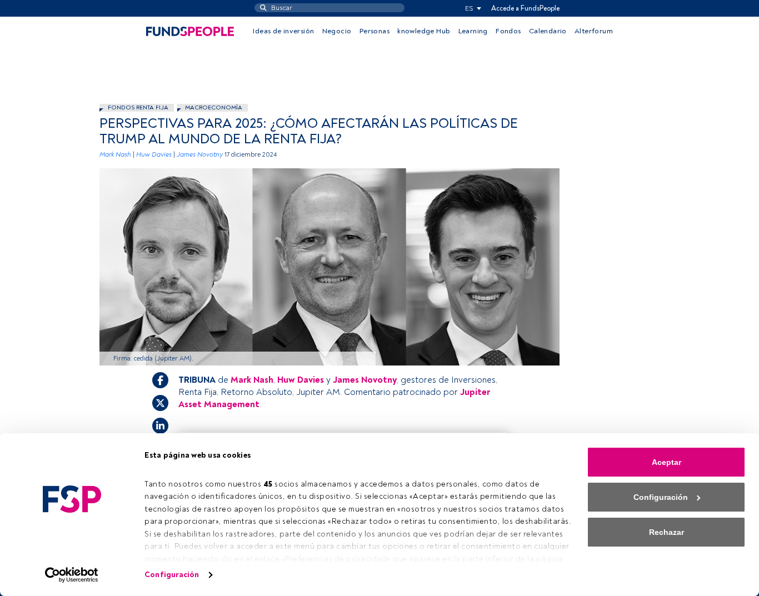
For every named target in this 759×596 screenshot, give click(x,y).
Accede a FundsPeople (525, 8)
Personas (374, 31)
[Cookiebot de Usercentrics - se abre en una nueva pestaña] (72, 575)
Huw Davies (154, 155)
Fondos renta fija (138, 107)
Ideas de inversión (283, 31)
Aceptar (666, 462)
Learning (473, 31)
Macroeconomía (213, 107)
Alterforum (594, 31)
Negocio (337, 31)
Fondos (508, 31)
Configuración (171, 574)
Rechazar (666, 532)
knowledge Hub (423, 31)
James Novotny (200, 155)
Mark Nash (115, 155)
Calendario (548, 31)
